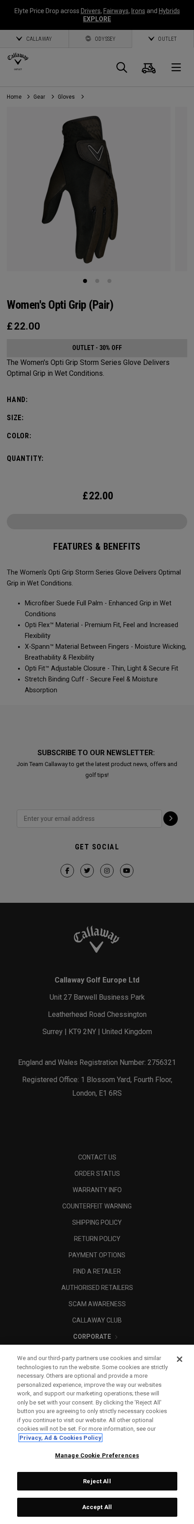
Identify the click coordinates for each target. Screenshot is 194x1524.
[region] (97, 1434)
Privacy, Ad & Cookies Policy (60, 1437)
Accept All (97, 1507)
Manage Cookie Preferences (97, 1455)
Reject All (97, 1481)
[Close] (179, 1359)
